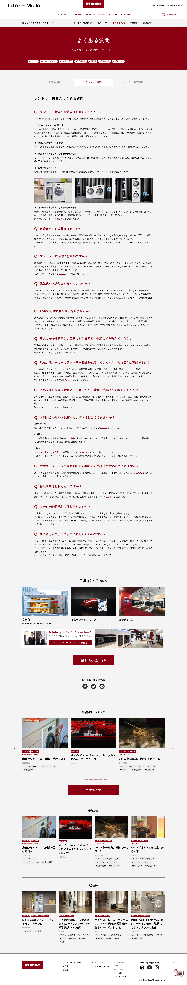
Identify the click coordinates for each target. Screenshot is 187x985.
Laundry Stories (31, 766)
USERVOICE (77, 15)
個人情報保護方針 (120, 962)
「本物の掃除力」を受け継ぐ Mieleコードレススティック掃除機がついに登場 (75, 923)
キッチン (124, 770)
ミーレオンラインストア (82, 452)
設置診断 (147, 23)
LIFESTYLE (62, 15)
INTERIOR (113, 15)
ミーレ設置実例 (157, 5)
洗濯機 (93, 61)
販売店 (56, 452)
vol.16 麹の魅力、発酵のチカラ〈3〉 (140, 758)
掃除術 (82, 938)
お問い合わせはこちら (93, 660)
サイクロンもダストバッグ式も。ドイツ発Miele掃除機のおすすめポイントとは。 (111, 923)
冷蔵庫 (38, 931)
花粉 (62, 942)
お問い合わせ (118, 969)
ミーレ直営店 (40, 452)
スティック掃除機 (68, 935)
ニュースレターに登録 (72, 962)
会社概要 (117, 966)
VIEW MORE (93, 790)
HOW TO (90, 15)
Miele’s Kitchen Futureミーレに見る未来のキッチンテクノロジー (75, 849)
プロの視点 (116, 935)
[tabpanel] (45, 745)
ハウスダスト (84, 935)
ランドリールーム (48, 766)
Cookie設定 (118, 973)
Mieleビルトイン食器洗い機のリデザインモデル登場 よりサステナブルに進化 (147, 923)
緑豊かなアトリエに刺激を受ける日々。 (45, 758)
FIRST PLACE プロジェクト (132, 766)
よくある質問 (119, 23)
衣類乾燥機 (105, 61)
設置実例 (134, 23)
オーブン (33, 61)
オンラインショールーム (99, 966)
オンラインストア (96, 962)
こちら (62, 219)
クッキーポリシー (120, 976)
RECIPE (101, 15)
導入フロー (102, 23)
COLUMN (125, 15)
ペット (63, 938)
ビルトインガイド (175, 5)
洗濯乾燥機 (81, 61)
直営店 (65, 966)
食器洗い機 (118, 61)
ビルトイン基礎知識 (83, 23)
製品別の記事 (171, 15)
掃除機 (73, 938)
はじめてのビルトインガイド (37, 23)
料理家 (160, 935)
